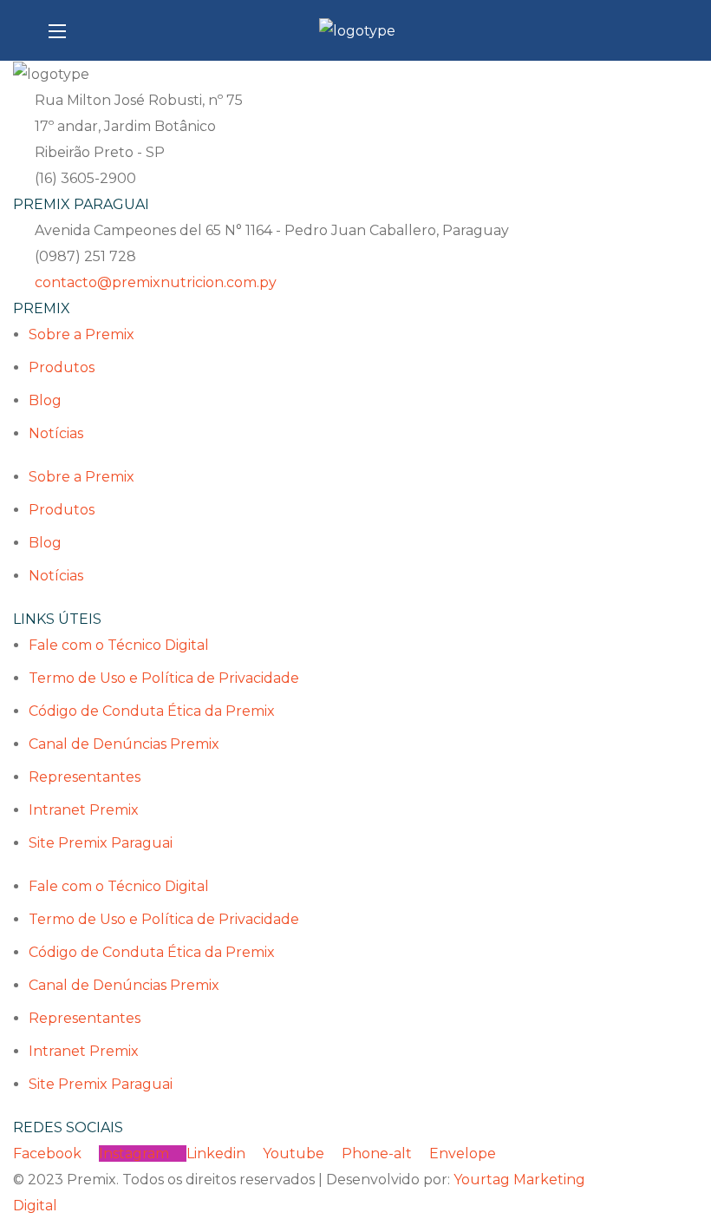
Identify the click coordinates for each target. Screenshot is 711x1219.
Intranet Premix (84, 810)
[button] (655, 30)
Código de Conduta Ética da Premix (152, 711)
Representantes (84, 777)
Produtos (62, 367)
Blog (45, 400)
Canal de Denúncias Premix (124, 744)
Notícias (56, 433)
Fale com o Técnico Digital (119, 645)
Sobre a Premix (81, 334)
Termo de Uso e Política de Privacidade (164, 678)
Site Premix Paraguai (101, 843)
